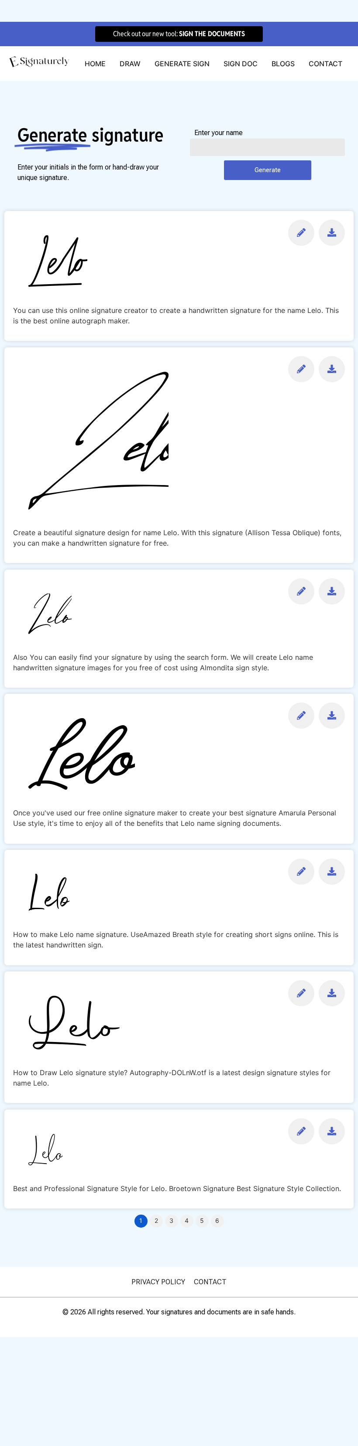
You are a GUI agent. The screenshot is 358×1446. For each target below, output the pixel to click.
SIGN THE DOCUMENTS (212, 33)
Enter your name (218, 133)
